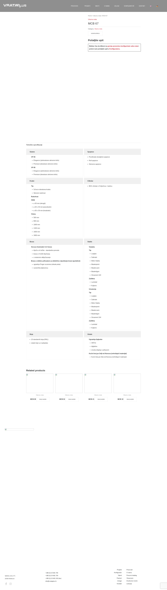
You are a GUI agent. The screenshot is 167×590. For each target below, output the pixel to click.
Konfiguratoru (114, 49)
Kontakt (119, 583)
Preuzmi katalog (132, 575)
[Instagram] (10, 584)
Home (90, 16)
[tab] (34, 145)
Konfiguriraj (95, 33)
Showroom (130, 578)
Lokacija (129, 583)
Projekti (119, 570)
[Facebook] (6, 584)
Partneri (119, 578)
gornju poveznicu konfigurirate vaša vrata (123, 46)
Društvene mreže (132, 581)
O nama (129, 572)
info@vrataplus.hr (51, 581)
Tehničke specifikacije (34, 145)
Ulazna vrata (97, 16)
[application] (79, 6)
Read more (42, 399)
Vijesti (120, 575)
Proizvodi (129, 570)
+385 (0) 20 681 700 (51, 575)
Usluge (119, 581)
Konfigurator (118, 572)
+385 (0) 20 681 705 (51, 573)
